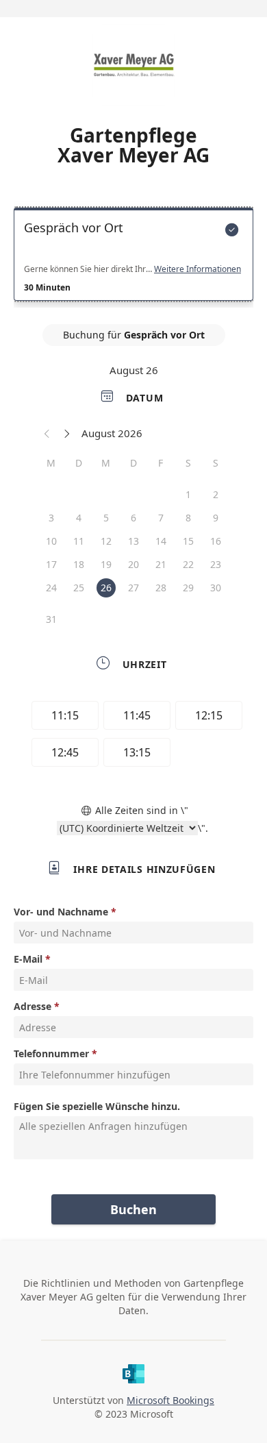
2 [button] (215, 494)
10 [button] (51, 540)
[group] (133, 736)
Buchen (133, 1209)
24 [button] (51, 587)
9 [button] (215, 517)
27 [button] (133, 587)
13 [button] (133, 540)
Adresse (32, 1006)
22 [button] (188, 564)
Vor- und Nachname (61, 911)
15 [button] (188, 540)
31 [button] (51, 619)
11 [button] (78, 540)
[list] (133, 258)
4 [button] (78, 517)
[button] (47, 433)
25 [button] (78, 587)
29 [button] (188, 587)
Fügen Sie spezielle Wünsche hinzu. (97, 1106)
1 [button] (188, 494)
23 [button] (215, 564)
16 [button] (215, 540)
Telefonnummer (51, 1053)
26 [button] (106, 587)
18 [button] (78, 564)
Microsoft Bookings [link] (170, 1400)
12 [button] (106, 540)
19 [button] (106, 564)
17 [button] (51, 564)
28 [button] (160, 587)
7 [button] (161, 517)
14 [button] (160, 540)
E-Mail (28, 958)
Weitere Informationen (197, 269)
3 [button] (51, 517)
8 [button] (188, 517)
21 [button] (160, 564)
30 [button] (215, 587)
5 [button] (106, 517)
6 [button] (133, 517)
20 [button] (133, 564)
